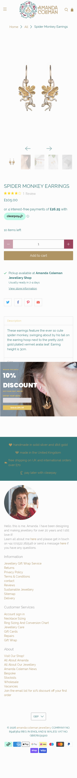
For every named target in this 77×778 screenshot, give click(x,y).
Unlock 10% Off (17, 407)
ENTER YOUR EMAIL (12, 396)
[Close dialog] (75, 364)
